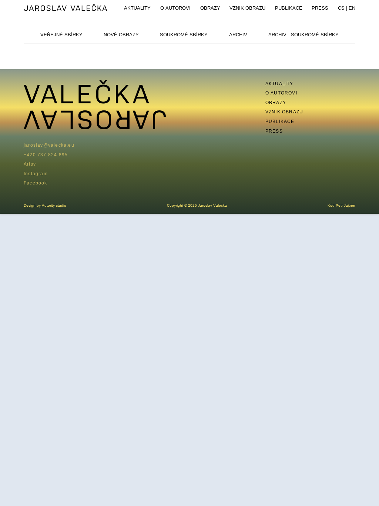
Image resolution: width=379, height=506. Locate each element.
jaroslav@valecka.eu (49, 145)
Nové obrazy (121, 34)
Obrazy (210, 8)
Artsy (30, 164)
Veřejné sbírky (61, 34)
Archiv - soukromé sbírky (303, 34)
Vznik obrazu (247, 8)
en (352, 8)
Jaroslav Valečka (66, 8)
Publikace (288, 8)
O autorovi (175, 8)
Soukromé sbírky (184, 34)
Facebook (35, 183)
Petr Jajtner (345, 205)
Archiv (238, 34)
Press (320, 8)
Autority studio (54, 205)
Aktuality (137, 8)
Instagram (36, 173)
